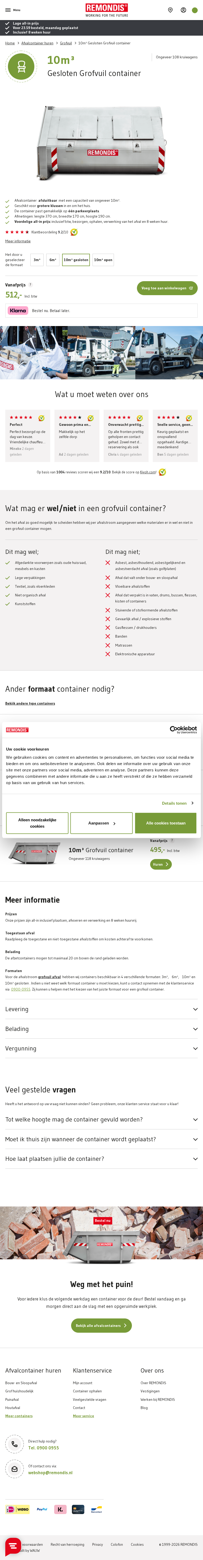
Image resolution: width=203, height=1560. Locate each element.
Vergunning (20, 1048)
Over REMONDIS (153, 1382)
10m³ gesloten (76, 259)
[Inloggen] (183, 10)
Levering (17, 1009)
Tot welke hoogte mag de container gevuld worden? (74, 1119)
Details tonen (174, 803)
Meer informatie (18, 241)
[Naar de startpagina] (126, 10)
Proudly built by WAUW (22, 1550)
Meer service (83, 1415)
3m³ (37, 259)
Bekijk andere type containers (30, 703)
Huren (158, 864)
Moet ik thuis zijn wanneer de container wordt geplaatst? (80, 1139)
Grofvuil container (101, 850)
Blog (144, 1407)
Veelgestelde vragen (89, 1399)
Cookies (137, 1544)
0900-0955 (20, 989)
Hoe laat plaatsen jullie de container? (54, 1158)
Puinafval (12, 1399)
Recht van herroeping (67, 1544)
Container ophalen (87, 1391)
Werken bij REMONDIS (158, 1399)
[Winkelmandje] (195, 10)
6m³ (52, 259)
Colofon (117, 1544)
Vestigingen (150, 1391)
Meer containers (19, 1415)
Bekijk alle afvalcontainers (98, 1325)
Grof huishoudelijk (19, 1391)
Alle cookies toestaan (166, 823)
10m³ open (103, 259)
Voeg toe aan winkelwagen (164, 288)
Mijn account (82, 1382)
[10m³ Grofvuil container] (34, 853)
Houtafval (12, 1407)
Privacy (97, 1544)
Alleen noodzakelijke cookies (37, 823)
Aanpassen (98, 823)
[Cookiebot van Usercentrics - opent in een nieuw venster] (174, 730)
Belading (17, 1029)
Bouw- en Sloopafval (21, 1382)
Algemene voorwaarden (24, 1544)
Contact (79, 1407)
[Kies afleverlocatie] (170, 10)
